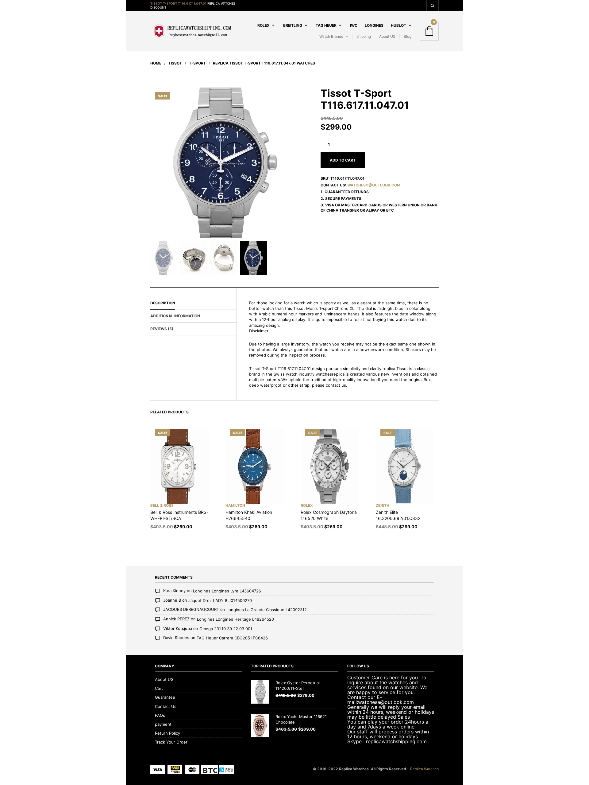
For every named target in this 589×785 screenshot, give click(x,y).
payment (163, 724)
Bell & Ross (162, 505)
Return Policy (167, 733)
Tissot (175, 63)
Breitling (292, 25)
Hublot (398, 25)
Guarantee (165, 697)
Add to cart (343, 160)
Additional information (175, 316)
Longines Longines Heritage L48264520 (235, 619)
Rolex (263, 25)
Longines (374, 25)
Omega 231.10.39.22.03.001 (225, 628)
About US (387, 36)
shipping (363, 36)
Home (155, 63)
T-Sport (197, 63)
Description (162, 303)
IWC (353, 25)
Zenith (382, 505)
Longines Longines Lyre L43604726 (227, 591)
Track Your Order (171, 742)
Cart (159, 688)
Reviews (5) (161, 328)
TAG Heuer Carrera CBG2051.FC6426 (232, 637)
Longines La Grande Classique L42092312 (266, 609)
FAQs (160, 715)
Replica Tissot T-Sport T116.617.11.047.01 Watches (264, 63)
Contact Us (165, 706)
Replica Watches (424, 769)
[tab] (193, 303)
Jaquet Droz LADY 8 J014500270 (220, 600)
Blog (407, 36)
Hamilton (235, 505)
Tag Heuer (326, 25)
